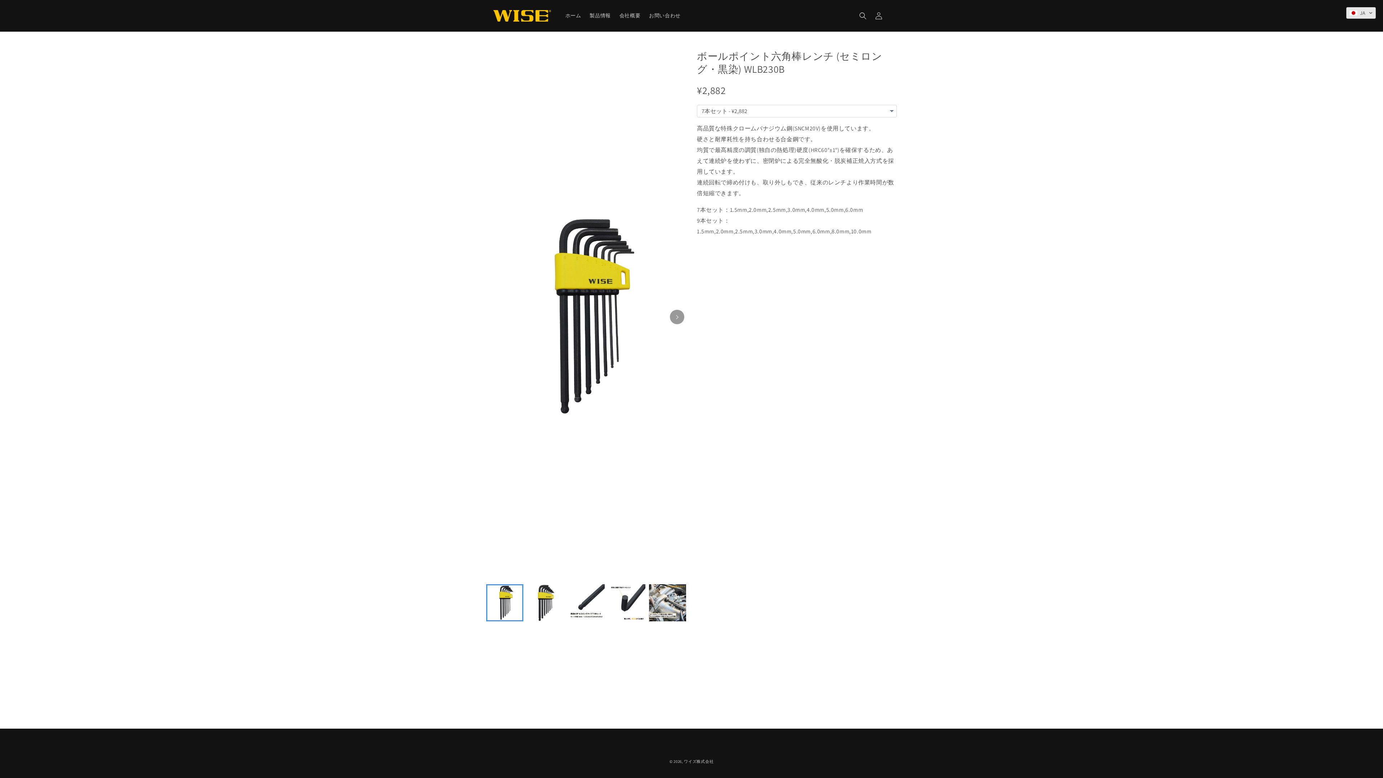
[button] (863, 16)
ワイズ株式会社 (698, 761)
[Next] (677, 317)
